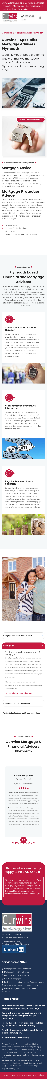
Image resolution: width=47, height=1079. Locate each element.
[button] (13, 843)
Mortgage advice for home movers (17, 635)
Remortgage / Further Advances (16, 975)
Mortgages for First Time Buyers (16, 703)
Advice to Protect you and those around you (21, 713)
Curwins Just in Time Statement (15, 944)
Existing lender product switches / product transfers (24, 982)
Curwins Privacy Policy (11, 942)
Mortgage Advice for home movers (17, 969)
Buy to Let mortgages (12, 979)
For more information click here (18, 693)
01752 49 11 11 (27, 17)
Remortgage (8, 645)
